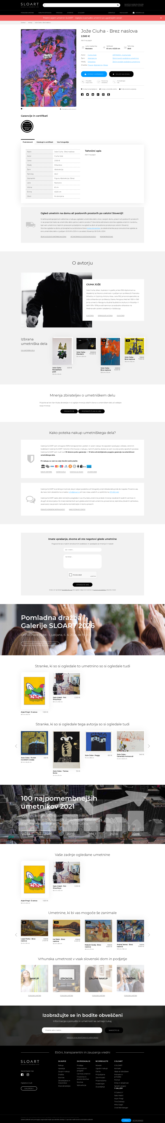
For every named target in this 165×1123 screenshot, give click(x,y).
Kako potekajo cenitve (77, 509)
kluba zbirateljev (93, 228)
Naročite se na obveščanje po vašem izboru (82, 1037)
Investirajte (100, 1084)
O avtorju (90, 315)
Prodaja (59, 12)
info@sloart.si (74, 492)
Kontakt (117, 1068)
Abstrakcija (92, 58)
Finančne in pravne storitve (83, 1078)
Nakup (60, 1065)
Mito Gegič (118, 1105)
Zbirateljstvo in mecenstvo (64, 1082)
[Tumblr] (108, 94)
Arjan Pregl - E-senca (34, 691)
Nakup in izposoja (44, 12)
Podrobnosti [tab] (28, 142)
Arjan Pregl (118, 1098)
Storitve (70, 12)
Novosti (99, 1065)
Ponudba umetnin (27, 12)
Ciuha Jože (92, 55)
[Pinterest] (103, 94)
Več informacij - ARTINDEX (36, 832)
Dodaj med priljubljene (90, 89)
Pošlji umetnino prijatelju (128, 89)
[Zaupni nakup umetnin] (98, 978)
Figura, (90, 65)
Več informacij (138, 1120)
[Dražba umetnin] (130, 978)
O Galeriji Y (118, 1092)
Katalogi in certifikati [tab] (45, 142)
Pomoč (117, 1080)
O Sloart (81, 12)
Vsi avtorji (120, 315)
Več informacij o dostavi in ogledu (83, 236)
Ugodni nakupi (102, 1068)
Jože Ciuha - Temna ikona (66, 749)
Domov (23, 22)
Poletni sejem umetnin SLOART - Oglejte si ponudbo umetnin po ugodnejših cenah (82, 18)
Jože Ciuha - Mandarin (86, 343)
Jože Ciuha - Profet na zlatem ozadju (34, 743)
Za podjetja (100, 1087)
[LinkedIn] (93, 94)
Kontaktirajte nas (106, 236)
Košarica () (139, 12)
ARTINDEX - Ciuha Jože (122, 55)
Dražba (61, 1074)
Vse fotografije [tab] (63, 142)
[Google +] (98, 94)
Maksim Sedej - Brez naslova (98, 931)
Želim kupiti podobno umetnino (126, 58)
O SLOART (118, 1065)
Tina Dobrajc (119, 1102)
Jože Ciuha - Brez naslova (110, 351)
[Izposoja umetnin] (66, 978)
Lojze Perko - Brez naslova (34, 928)
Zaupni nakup (64, 1071)
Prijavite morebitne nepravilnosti (53, 509)
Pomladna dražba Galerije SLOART (40, 644)
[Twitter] (87, 94)
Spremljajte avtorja (105, 315)
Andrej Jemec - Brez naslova (130, 931)
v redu (126, 1120)
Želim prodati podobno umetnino (126, 62)
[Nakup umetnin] (34, 978)
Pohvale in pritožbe (118, 1076)
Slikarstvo (91, 62)
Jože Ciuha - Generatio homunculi (130, 741)
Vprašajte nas (82, 585)
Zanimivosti (100, 1078)
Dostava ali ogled (76, 472)
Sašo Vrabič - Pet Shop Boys (66, 684)
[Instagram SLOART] (28, 1075)
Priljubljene (100, 1074)
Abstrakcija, (98, 65)
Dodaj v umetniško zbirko (109, 89)
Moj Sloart (124, 12)
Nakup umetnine (46, 472)
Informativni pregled (82, 1070)
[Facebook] (82, 94)
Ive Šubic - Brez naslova (66, 928)
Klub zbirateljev (64, 1086)
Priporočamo (101, 1081)
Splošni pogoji (120, 1086)
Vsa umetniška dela (28, 350)
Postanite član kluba (91, 411)
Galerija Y (29, 1088)
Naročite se (114, 1030)
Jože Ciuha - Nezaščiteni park (62, 351)
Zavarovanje (92, 472)
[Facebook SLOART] (22, 1075)
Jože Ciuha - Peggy (98, 742)
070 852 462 (114, 492)
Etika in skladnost (121, 1083)
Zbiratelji (111, 12)
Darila (98, 1071)
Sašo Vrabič (118, 1095)
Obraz (105, 65)
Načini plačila (61, 472)
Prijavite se (69, 411)
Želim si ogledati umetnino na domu (53, 236)
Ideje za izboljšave (121, 1071)
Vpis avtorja (81, 1085)
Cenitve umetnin (83, 1074)
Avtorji (30, 22)
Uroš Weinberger (121, 1108)
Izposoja (61, 1068)
